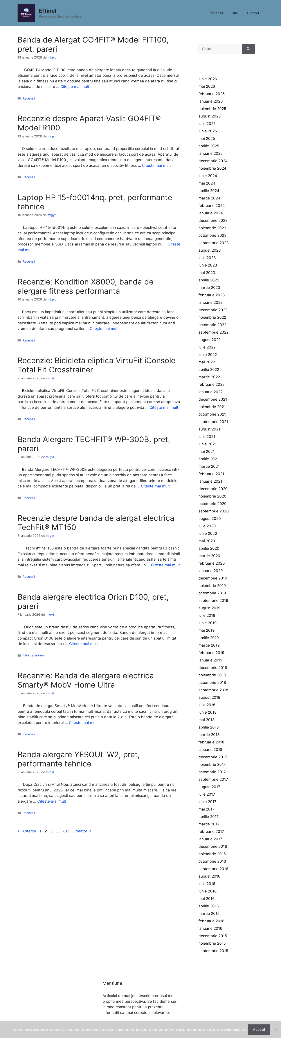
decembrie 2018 (212, 667)
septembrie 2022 (213, 332)
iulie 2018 (206, 705)
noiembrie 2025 (212, 109)
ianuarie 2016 (210, 928)
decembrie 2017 (212, 757)
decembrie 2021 (212, 399)
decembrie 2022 (212, 310)
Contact (253, 13)
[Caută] (248, 49)
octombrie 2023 (212, 235)
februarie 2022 (211, 384)
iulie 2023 (207, 258)
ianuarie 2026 (210, 101)
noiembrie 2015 (212, 943)
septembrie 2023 (213, 243)
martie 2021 (209, 466)
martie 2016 (209, 913)
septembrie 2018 (213, 690)
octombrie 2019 (212, 593)
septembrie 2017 (213, 779)
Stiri (235, 13)
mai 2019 (206, 630)
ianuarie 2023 (210, 302)
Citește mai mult (74, 86)
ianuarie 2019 (210, 660)
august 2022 (209, 340)
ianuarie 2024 (210, 213)
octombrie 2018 (212, 682)
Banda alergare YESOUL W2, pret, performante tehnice (79, 759)
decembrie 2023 (213, 220)
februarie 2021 (211, 474)
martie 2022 (209, 377)
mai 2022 (206, 362)
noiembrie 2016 (212, 854)
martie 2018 (209, 734)
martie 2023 (209, 287)
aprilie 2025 (208, 146)
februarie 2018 (211, 742)
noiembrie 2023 (212, 228)
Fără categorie (33, 655)
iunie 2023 (207, 265)
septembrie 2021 (213, 421)
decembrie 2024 (213, 161)
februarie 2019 (211, 653)
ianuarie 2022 (210, 392)
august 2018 (209, 697)
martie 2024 (209, 198)
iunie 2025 (207, 131)
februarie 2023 (211, 295)
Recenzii (216, 13)
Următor (82, 831)
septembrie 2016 (213, 869)
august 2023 (209, 250)
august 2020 (209, 518)
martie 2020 (209, 556)
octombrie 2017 (212, 772)
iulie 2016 (206, 884)
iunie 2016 (207, 891)
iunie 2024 (207, 176)
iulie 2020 (207, 526)
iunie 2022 (207, 354)
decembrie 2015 (212, 936)
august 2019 (209, 608)
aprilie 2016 (208, 906)
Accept (259, 1029)
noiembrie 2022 (212, 317)
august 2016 (209, 876)
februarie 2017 (211, 831)
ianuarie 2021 (210, 481)
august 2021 (209, 429)
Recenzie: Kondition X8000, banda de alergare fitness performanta (85, 286)
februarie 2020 (211, 563)
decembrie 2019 (212, 578)
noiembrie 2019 (212, 585)
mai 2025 (206, 138)
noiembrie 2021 (212, 407)
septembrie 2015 (213, 951)
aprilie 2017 (208, 816)
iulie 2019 (206, 615)
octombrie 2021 (212, 414)
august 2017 (209, 787)
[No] (275, 1029)
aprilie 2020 (208, 548)
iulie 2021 (206, 436)
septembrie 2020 (213, 511)
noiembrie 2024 (212, 168)
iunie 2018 (207, 712)
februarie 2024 (211, 205)
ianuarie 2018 (210, 749)
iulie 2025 (207, 123)
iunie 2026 (207, 79)
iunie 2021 (207, 444)
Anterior (27, 831)
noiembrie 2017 (212, 764)
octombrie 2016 (212, 861)
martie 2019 (209, 645)
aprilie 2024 (208, 190)
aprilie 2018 (208, 727)
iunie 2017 (207, 802)
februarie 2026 (211, 94)
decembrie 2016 (212, 846)
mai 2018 (206, 720)
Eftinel (47, 10)
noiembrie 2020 (212, 496)
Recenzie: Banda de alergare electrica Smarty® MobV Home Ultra (86, 680)
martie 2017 (209, 824)
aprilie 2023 (208, 280)
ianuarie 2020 (210, 571)
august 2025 (209, 116)
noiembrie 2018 (212, 675)
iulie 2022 (207, 347)
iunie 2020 (207, 533)
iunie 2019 (207, 623)
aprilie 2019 (208, 638)
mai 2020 (206, 541)
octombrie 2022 (212, 325)
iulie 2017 (206, 794)
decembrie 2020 (213, 489)
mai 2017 (206, 809)
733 (66, 831)
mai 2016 (206, 898)
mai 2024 (206, 183)
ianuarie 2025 (210, 153)
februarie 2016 (211, 921)
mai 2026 (206, 86)
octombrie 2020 (212, 503)
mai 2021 (206, 451)
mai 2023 (206, 272)
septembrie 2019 (213, 600)
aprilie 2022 (208, 369)
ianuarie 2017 (210, 839)
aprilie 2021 (208, 459)
